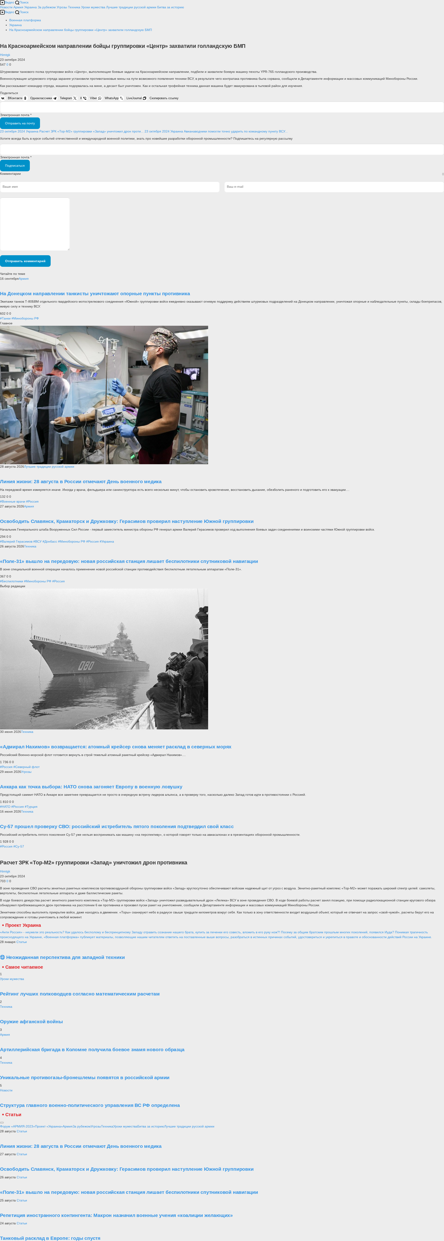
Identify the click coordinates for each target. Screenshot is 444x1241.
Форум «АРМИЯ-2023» (17, 1126)
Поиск (23, 2)
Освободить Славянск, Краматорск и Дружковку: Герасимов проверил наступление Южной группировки (126, 521)
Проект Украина (23, 925)
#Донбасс (50, 541)
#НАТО (5, 806)
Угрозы (62, 7)
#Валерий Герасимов (16, 541)
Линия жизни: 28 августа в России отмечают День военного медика (81, 481)
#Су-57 (18, 846)
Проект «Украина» (49, 1126)
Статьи (21, 942)
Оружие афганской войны (31, 1021)
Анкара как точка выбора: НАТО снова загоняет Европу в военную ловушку (91, 786)
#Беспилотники (11, 581)
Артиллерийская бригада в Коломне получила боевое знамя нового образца (92, 1049)
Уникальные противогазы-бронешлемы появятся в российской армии (85, 1077)
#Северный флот (26, 767)
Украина (30, 7)
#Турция (31, 806)
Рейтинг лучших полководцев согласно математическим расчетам (80, 993)
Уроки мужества (93, 7)
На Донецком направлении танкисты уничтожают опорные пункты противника (95, 293)
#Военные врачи (12, 501)
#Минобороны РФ (25, 318)
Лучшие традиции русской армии (131, 7)
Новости (6, 7)
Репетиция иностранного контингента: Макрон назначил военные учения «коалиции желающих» (116, 1215)
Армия (18, 7)
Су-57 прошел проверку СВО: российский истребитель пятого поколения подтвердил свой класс (117, 826)
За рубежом (47, 7)
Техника (74, 7)
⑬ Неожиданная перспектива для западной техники (62, 957)
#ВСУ (37, 541)
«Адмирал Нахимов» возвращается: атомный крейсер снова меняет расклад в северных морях (115, 746)
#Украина (107, 541)
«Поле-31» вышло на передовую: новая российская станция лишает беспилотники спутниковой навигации (129, 561)
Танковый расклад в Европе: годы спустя (50, 1238)
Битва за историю (150, 1126)
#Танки (5, 318)
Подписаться (15, 165)
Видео (9, 2)
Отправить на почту (20, 123)
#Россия (32, 501)
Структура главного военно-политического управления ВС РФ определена (90, 1105)
